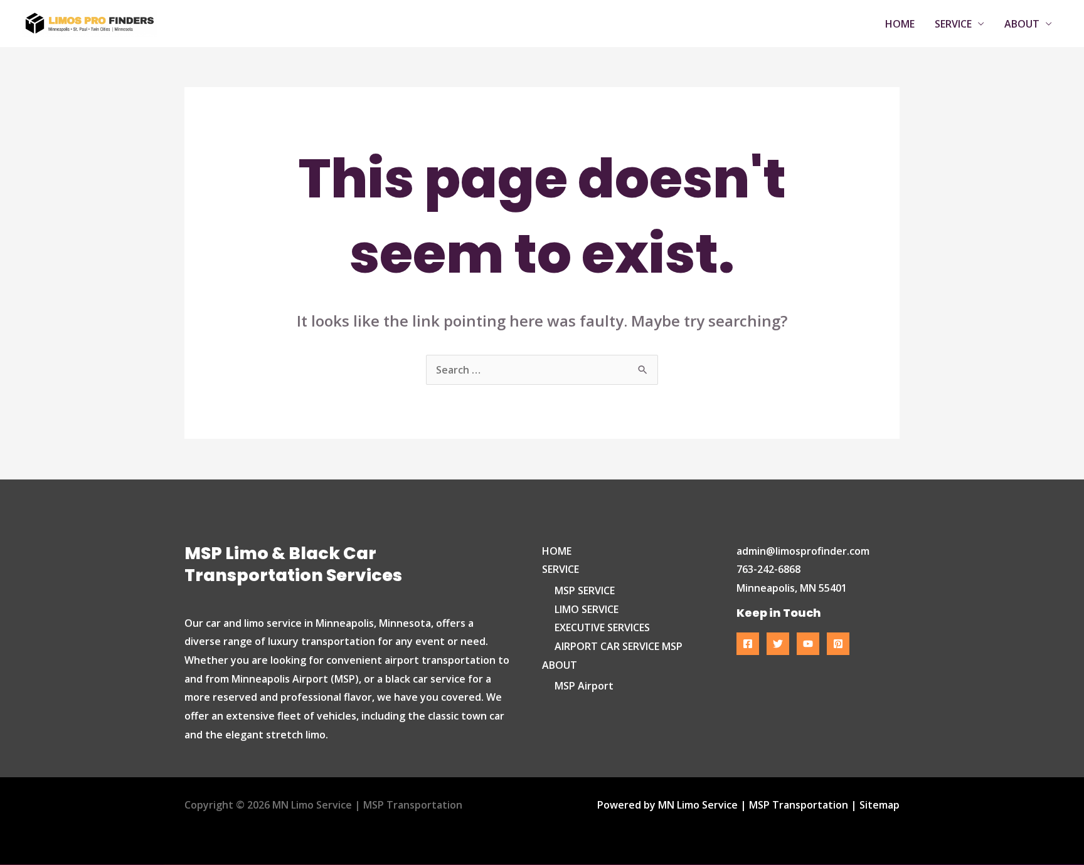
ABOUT (1021, 24)
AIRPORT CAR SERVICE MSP (619, 646)
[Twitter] (778, 643)
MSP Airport (584, 686)
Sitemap (879, 805)
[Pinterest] (838, 643)
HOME (900, 24)
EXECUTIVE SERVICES (602, 627)
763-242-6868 (768, 569)
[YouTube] (808, 643)
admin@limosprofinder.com (802, 551)
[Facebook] (747, 643)
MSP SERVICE (585, 590)
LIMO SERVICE (587, 609)
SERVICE (953, 24)
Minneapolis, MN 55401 (791, 588)
